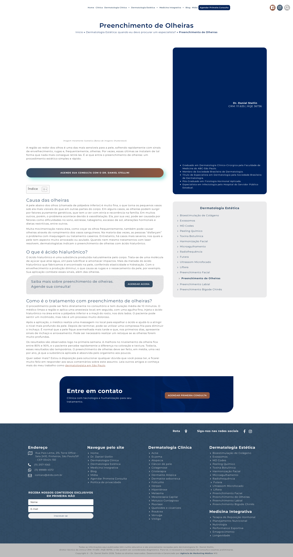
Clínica (99, 7)
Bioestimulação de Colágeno (199, 215)
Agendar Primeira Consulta (214, 7)
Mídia (195, 7)
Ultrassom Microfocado (195, 262)
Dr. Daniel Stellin (101, 456)
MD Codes (187, 225)
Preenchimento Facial (195, 272)
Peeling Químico (191, 231)
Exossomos (187, 220)
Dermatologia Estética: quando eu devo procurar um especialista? (131, 32)
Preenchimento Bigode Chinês (201, 289)
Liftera (184, 267)
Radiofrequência (191, 251)
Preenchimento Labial (195, 284)
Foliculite (158, 482)
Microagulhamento (193, 246)
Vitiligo (156, 518)
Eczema (157, 456)
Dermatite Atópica (164, 475)
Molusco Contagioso (165, 500)
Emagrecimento (224, 531)
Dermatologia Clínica (115, 7)
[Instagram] (280, 8)
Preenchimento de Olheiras (201, 278)
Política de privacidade (105, 482)
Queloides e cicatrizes (166, 507)
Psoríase (157, 504)
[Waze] (183, 431)
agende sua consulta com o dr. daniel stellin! (95, 172)
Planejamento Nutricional (230, 520)
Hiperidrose (159, 489)
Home (91, 7)
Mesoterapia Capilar (165, 496)
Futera (184, 256)
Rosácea (157, 511)
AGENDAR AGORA (139, 284)
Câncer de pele (162, 464)
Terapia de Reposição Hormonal (234, 517)
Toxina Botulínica (191, 236)
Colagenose (159, 467)
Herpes (156, 486)
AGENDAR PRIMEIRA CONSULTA (187, 395)
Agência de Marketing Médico (196, 553)
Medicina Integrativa (170, 7)
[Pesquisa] (287, 8)
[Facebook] (272, 8)
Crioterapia (159, 471)
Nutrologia (220, 524)
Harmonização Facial (194, 241)
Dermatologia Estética (143, 7)
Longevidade (221, 535)
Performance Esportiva (228, 528)
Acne (155, 453)
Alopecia (157, 460)
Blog (188, 7)
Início (79, 32)
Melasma (158, 493)
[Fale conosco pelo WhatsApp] (287, 550)
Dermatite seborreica (166, 478)
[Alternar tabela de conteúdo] (43, 189)
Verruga (157, 515)
